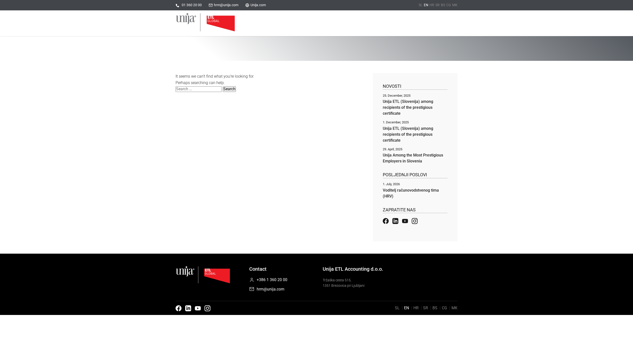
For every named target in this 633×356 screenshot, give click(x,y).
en (426, 5)
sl (421, 5)
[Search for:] (199, 89)
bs (443, 5)
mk (454, 5)
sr (437, 5)
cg (448, 5)
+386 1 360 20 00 (272, 279)
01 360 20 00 (192, 5)
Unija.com (258, 5)
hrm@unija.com (226, 5)
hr (432, 5)
